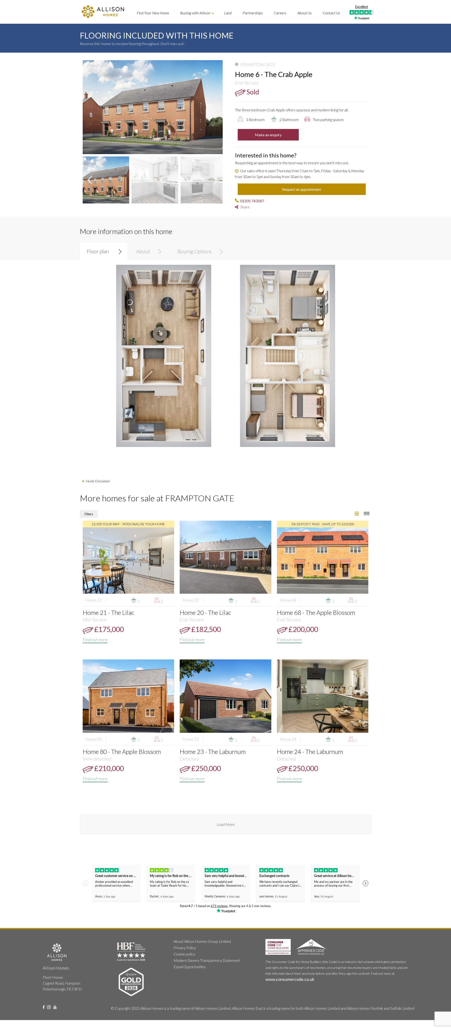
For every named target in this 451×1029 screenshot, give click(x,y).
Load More (226, 824)
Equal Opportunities (190, 966)
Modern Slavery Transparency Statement (207, 960)
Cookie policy (184, 954)
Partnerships (253, 13)
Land (228, 13)
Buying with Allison (195, 13)
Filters (89, 514)
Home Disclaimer (98, 481)
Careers (280, 13)
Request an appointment (301, 189)
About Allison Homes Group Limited (202, 941)
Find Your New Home (153, 13)
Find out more (95, 639)
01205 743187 (252, 201)
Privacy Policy (185, 947)
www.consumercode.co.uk (289, 979)
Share (244, 207)
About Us (304, 13)
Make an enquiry (268, 135)
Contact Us (331, 13)
